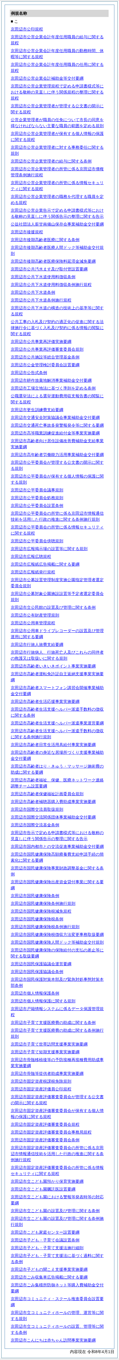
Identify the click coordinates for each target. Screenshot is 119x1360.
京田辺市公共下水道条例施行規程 (41, 300)
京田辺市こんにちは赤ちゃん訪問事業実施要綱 (53, 1340)
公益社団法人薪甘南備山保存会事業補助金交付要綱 (57, 224)
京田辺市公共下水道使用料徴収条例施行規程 (51, 284)
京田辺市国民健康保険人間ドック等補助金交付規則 (57, 942)
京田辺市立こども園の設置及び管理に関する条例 (55, 1210)
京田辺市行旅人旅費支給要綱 (37, 644)
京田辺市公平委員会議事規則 (37, 490)
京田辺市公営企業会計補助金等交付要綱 (47, 78)
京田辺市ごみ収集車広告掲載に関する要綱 (49, 1277)
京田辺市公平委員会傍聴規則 (37, 541)
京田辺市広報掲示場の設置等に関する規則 (49, 548)
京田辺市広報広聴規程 (31, 556)
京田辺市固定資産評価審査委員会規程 (45, 1124)
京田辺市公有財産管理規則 (35, 615)
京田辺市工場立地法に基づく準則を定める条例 (53, 388)
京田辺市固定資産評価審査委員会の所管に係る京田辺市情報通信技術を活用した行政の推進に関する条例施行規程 (57, 1153)
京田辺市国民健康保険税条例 (37, 919)
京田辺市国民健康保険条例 (35, 895)
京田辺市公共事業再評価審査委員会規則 (47, 349)
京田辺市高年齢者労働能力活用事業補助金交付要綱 (57, 454)
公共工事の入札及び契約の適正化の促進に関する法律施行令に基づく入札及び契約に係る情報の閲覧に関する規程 (57, 327)
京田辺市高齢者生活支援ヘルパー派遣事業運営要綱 (57, 723)
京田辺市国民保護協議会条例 (37, 971)
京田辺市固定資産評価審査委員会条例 (45, 1140)
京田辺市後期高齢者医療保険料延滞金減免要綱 (53, 261)
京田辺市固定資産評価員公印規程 (41, 1089)
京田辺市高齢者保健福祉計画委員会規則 (47, 793)
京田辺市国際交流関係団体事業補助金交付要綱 (53, 817)
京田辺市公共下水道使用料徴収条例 (43, 276)
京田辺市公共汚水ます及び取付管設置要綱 (49, 269)
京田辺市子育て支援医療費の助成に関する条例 (53, 1022)
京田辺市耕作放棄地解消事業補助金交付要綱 (51, 380)
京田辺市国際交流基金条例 (35, 825)
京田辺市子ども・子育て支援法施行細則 (47, 1247)
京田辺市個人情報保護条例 (35, 993)
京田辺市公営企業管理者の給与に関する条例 (51, 161)
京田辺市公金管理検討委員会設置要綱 (45, 365)
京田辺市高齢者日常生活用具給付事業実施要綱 (53, 744)
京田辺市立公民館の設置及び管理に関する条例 (53, 607)
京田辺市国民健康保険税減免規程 (41, 911)
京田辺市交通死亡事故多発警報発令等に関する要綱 (57, 425)
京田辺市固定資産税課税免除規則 (41, 1081)
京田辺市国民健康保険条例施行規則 (43, 903)
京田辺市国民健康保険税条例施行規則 (45, 926)
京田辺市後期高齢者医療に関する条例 (45, 239)
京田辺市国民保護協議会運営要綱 (41, 964)
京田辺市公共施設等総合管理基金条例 (45, 357)
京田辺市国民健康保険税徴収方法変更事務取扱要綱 (57, 934)
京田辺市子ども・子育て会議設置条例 (45, 1240)
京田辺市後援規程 (27, 232)
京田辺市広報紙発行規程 (33, 572)
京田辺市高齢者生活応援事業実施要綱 (45, 701)
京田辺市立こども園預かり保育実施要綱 (47, 1181)
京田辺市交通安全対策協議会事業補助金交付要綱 (55, 417)
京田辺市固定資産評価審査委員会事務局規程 (51, 1132)
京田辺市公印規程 (27, 29)
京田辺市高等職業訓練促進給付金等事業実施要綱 (55, 433)
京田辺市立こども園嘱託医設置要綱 (43, 1189)
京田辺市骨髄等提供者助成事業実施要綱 (47, 1073)
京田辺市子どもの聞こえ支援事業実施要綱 (49, 1269)
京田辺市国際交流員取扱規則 (37, 809)
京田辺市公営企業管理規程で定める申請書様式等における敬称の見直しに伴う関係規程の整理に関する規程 (57, 92)
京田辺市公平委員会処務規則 (37, 497)
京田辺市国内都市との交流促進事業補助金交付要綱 (57, 846)
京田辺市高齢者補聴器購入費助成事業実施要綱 (53, 801)
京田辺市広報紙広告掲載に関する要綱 (45, 564)
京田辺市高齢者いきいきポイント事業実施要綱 (53, 666)
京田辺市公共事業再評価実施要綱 (41, 341)
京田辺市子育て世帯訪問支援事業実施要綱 (49, 1044)
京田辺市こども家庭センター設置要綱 (45, 1232)
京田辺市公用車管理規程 (33, 623)
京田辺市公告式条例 (29, 372)
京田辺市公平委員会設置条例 (37, 505)
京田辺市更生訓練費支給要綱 (37, 409)
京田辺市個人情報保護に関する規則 (43, 1001)
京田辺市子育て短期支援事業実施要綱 (45, 1052)
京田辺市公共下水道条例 (33, 292)
